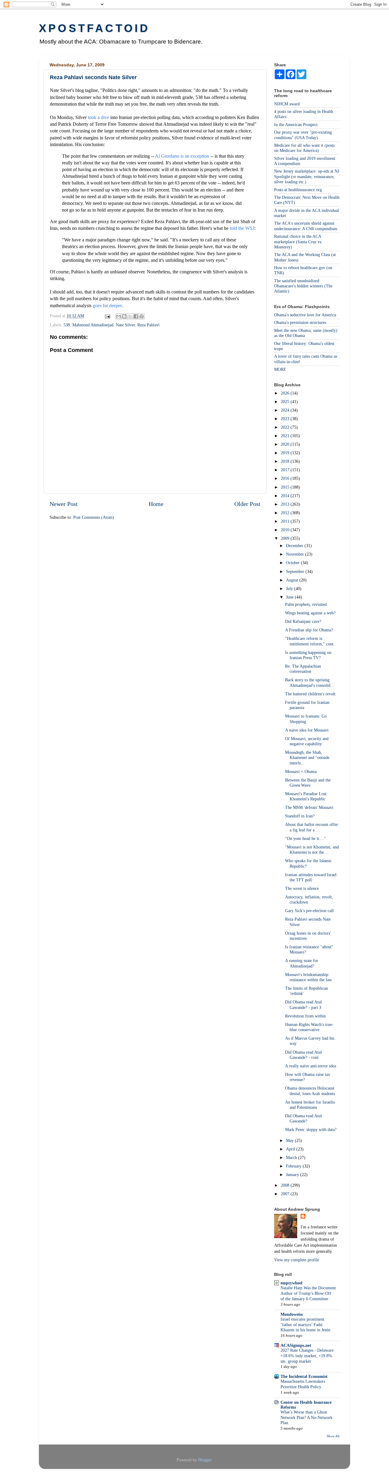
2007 (286, 1193)
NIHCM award (287, 103)
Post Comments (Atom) (93, 517)
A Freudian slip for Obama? (309, 629)
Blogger (205, 1459)
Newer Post (64, 503)
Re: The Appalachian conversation (303, 669)
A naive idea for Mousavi (307, 730)
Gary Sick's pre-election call (309, 910)
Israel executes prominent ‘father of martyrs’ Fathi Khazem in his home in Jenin (305, 1325)
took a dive (98, 117)
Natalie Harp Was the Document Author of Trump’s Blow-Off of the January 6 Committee (308, 1293)
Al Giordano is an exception (182, 156)
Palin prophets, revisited (306, 604)
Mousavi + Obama (301, 771)
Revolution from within (305, 1015)
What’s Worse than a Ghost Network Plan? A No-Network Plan (306, 1417)
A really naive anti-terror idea (310, 1065)
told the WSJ (242, 228)
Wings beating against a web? (310, 612)
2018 (286, 461)
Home (156, 503)
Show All (333, 1436)
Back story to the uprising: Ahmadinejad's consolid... (309, 682)
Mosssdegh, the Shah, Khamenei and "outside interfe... (307, 757)
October (293, 562)
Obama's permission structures (300, 322)
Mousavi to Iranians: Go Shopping (306, 719)
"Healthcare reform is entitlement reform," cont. (310, 641)
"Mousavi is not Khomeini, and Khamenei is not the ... (312, 850)
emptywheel (291, 1282)
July (290, 588)
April (291, 1149)
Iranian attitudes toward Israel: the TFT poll (311, 877)
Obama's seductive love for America (305, 314)
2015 (286, 487)
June (290, 597)
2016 (286, 478)
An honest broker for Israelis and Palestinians (310, 1105)
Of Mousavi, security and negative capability (307, 741)
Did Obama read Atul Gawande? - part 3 (303, 1004)
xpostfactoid (94, 28)
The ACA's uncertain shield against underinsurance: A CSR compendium (305, 226)
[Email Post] (107, 315)
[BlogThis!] (124, 316)
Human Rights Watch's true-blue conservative (309, 1027)
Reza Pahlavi (148, 324)
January (293, 1174)
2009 (286, 538)
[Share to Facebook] (136, 316)
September (295, 571)
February (294, 1166)
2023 (286, 418)
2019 (286, 452)
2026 (286, 393)
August (292, 580)
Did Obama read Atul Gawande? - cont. (303, 1055)
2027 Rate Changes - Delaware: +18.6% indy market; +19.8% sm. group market (308, 1356)
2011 (286, 521)
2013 (286, 504)
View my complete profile (296, 1259)
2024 (286, 410)
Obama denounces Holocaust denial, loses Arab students (310, 1091)
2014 (286, 495)
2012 (286, 512)
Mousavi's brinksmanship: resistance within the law (308, 977)
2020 (286, 444)
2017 (286, 469)
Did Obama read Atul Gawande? (303, 1118)
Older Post (247, 503)
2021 (286, 435)
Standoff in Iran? (300, 815)
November (295, 554)
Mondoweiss (292, 1314)
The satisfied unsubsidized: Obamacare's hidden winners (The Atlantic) (303, 286)
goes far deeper (107, 305)
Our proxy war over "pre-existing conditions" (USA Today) (303, 135)
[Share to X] (130, 316)
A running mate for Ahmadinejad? (301, 963)
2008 (286, 1185)
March (292, 1157)
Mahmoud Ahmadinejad (92, 324)
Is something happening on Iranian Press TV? (308, 655)
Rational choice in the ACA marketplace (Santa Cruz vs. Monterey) (298, 241)
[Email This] (118, 316)
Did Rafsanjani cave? (303, 621)
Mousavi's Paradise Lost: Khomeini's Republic (306, 796)
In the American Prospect (296, 124)
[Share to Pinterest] (142, 316)
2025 (286, 401)
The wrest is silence (302, 888)
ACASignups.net (296, 1345)
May (290, 1140)
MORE (280, 369)
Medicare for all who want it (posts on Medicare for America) (304, 148)
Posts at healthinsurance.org (298, 189)
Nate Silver (125, 324)
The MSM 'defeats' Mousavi (309, 807)
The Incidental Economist (304, 1376)
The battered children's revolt (310, 693)
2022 (286, 427)
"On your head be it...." (305, 838)
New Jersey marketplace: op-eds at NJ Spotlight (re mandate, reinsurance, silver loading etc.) (306, 176)
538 (67, 324)
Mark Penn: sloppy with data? (310, 1129)
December (295, 545)
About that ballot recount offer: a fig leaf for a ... (312, 827)
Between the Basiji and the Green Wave (308, 783)
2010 (286, 529)
